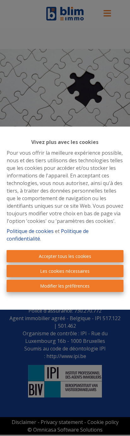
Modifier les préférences (65, 286)
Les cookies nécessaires (65, 271)
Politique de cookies (30, 231)
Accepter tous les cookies (65, 256)
